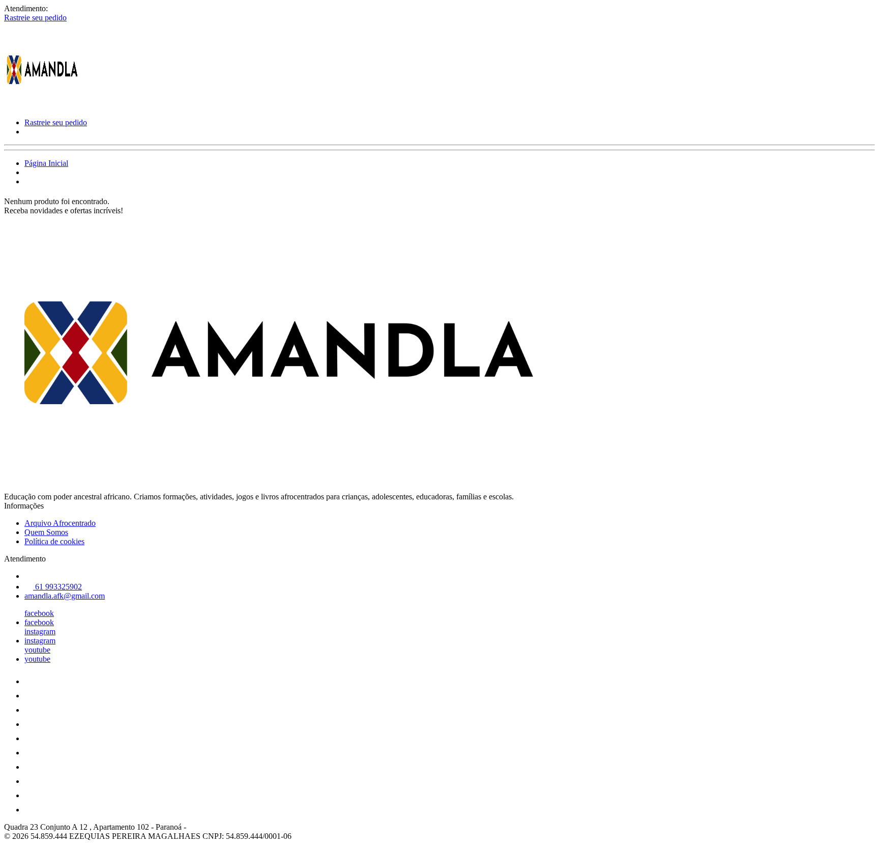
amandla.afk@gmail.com (64, 596)
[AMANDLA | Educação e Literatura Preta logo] (42, 105)
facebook (39, 613)
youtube (37, 649)
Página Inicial (46, 163)
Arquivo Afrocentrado (60, 523)
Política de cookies (54, 541)
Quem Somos (46, 532)
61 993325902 (57, 586)
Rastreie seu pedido (35, 17)
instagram (39, 631)
